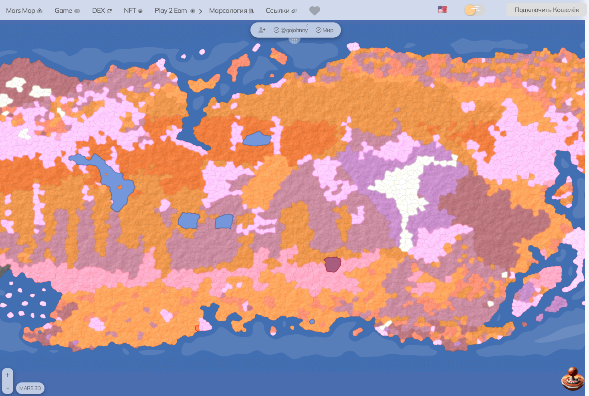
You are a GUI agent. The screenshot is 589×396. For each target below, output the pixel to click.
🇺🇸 (443, 9)
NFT (130, 10)
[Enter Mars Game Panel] (573, 379)
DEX (98, 10)
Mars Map (20, 10)
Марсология (228, 10)
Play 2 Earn (171, 10)
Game (63, 10)
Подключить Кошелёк (546, 10)
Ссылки (277, 10)
